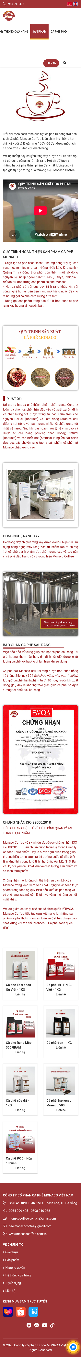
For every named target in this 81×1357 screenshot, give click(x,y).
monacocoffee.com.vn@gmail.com (32, 1218)
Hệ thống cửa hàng (18, 1275)
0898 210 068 (40, 1211)
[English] (75, 4)
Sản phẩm (39, 31)
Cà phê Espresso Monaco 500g (59, 1103)
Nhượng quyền (15, 1268)
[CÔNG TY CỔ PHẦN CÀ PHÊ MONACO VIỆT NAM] (9, 16)
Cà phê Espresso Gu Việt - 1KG (18, 987)
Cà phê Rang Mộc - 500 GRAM (19, 1045)
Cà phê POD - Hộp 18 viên (19, 1161)
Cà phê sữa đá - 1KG (17, 1103)
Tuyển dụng (13, 1283)
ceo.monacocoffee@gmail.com (30, 1226)
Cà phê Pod (59, 31)
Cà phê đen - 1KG (59, 1043)
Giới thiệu (11, 1252)
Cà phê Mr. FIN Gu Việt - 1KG (59, 987)
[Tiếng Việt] (69, 4)
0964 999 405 (15, 4)
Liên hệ (10, 1291)
